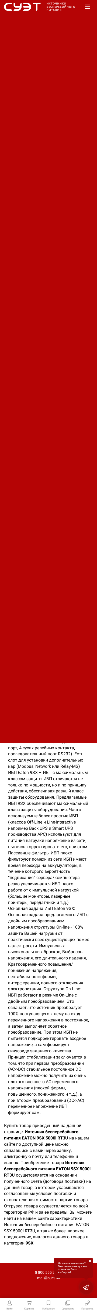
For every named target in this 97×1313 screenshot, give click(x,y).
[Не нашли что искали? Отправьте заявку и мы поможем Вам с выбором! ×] (86, 1287)
